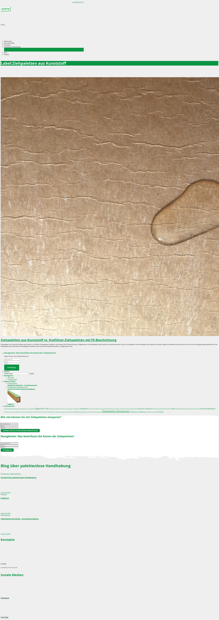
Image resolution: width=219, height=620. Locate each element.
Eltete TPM (44, 408)
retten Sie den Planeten (27, 412)
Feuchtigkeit (57, 408)
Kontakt (6, 54)
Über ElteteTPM (9, 43)
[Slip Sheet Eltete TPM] (6, 11)
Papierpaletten (190, 408)
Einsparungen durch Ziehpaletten (27, 408)
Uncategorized (12, 379)
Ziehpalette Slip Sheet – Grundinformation (22, 385)
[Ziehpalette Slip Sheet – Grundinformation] (12, 383)
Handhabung (76, 408)
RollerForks (35, 412)
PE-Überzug (196, 408)
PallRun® (11, 404)
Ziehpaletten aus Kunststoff (152, 412)
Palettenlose (134, 408)
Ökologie (161, 412)
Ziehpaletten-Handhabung (12, 47)
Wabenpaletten (82, 412)
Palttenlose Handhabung (180, 408)
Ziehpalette (108, 411)
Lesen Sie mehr (6, 493)
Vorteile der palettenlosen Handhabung (21, 389)
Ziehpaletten (123, 411)
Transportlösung (70, 412)
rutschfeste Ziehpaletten (60, 412)
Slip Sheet (7, 45)
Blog (5, 52)
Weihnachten (89, 412)
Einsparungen (16, 408)
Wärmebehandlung (97, 412)
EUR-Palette (51, 408)
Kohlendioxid (112, 408)
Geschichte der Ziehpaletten (66, 408)
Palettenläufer (167, 408)
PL (81, 2)
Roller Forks (41, 412)
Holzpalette (83, 408)
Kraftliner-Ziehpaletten (125, 408)
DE (78, 2)
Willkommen (8, 41)
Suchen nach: (8, 373)
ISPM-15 (90, 408)
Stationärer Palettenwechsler (17, 51)
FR (76, 2)
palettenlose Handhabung (144, 408)
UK (73, 2)
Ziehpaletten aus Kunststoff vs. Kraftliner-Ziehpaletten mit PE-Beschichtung (58, 340)
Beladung (11, 408)
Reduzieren (12, 412)
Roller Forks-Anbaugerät (49, 412)
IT (83, 2)
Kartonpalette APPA (104, 408)
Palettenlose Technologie (158, 408)
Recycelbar (6, 412)
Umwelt (76, 412)
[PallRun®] (14, 402)
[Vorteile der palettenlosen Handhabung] (18, 387)
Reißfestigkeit (18, 412)
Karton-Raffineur (96, 408)
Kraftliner (117, 408)
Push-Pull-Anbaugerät (15, 49)
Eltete (37, 408)
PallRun (173, 408)
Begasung (6, 408)
